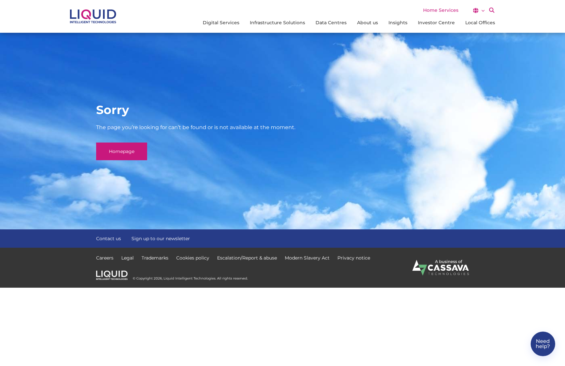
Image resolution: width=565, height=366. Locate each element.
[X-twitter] (454, 238)
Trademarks (155, 258)
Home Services (440, 10)
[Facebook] (442, 238)
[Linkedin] (465, 238)
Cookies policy (192, 258)
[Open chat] (543, 344)
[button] (478, 10)
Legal (127, 258)
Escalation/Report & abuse (247, 258)
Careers (104, 258)
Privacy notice (353, 258)
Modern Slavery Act (307, 258)
